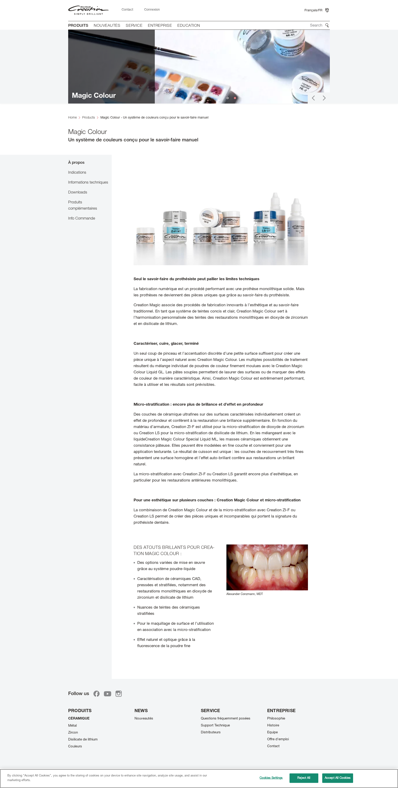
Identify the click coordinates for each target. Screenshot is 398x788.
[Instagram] (118, 693)
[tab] (90, 162)
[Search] (327, 25)
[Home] (88, 10)
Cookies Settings (271, 778)
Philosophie (276, 718)
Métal (72, 726)
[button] (313, 98)
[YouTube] (107, 693)
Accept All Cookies (338, 778)
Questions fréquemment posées (225, 718)
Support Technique (215, 725)
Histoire (273, 725)
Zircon (73, 732)
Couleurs (75, 746)
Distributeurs (211, 732)
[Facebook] (96, 693)
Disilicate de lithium (83, 739)
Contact (273, 746)
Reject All (303, 778)
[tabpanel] (221, 414)
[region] (199, 778)
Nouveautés (144, 718)
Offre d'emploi (278, 739)
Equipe (272, 732)
